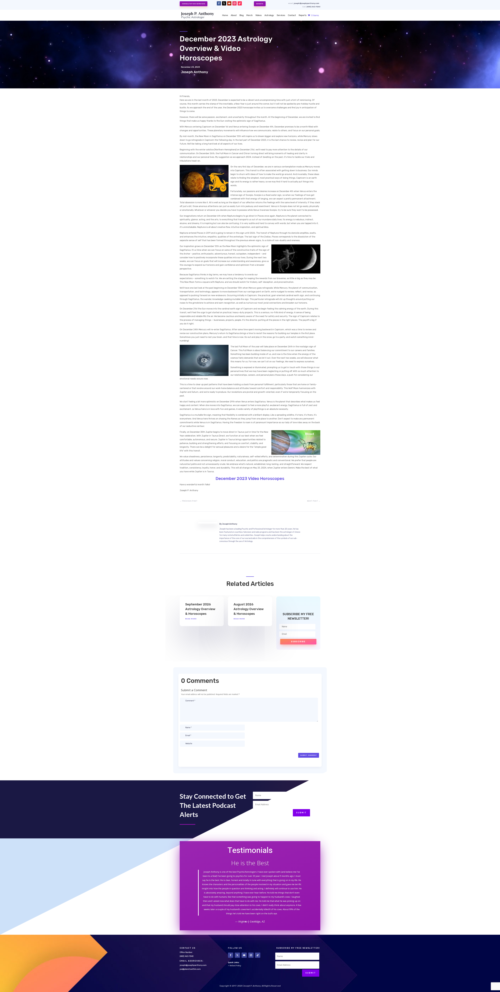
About (234, 15)
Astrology (269, 15)
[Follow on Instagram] (234, 3)
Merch (249, 15)
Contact (292, 15)
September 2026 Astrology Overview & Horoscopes (200, 609)
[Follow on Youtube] (229, 3)
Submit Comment (308, 755)
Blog (241, 15)
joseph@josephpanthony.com (306, 3)
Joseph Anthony (229, 524)
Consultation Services (193, 4)
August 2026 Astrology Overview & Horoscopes (249, 609)
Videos (258, 15)
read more (191, 619)
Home (225, 15)
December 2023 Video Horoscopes (250, 478)
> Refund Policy (234, 965)
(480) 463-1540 (313, 7)
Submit (301, 813)
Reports (302, 15)
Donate (259, 4)
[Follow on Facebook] (219, 3)
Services (281, 15)
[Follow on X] (224, 3)
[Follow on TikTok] (240, 3)
